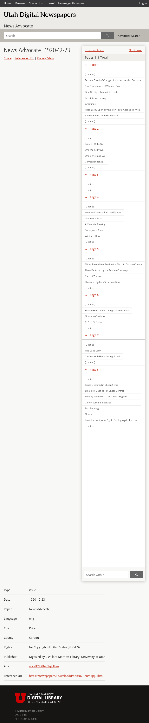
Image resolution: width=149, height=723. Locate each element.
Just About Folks (93, 218)
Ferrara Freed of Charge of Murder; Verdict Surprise (113, 80)
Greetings (90, 103)
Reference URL (24, 58)
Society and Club (94, 230)
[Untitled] (90, 74)
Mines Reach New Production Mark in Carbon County (113, 264)
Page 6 (94, 295)
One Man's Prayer (94, 149)
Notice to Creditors (95, 316)
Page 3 (94, 174)
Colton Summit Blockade (98, 402)
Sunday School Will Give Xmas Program (106, 396)
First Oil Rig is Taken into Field (101, 92)
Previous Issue (94, 50)
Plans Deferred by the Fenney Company (106, 270)
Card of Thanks (93, 276)
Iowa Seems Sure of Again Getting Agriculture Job (111, 420)
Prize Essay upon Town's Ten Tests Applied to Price (112, 109)
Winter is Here (92, 236)
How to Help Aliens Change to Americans (107, 310)
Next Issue (135, 50)
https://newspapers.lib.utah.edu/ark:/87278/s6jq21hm (66, 676)
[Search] (107, 35)
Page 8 (94, 369)
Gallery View (45, 58)
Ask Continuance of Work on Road (103, 86)
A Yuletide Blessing (95, 224)
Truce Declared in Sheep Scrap (101, 385)
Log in (143, 3)
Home (7, 3)
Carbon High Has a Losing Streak (102, 356)
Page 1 (94, 65)
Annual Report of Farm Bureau (101, 115)
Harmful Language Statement (66, 3)
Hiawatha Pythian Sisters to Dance (103, 282)
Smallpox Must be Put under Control (104, 390)
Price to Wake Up (94, 144)
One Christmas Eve (95, 155)
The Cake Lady (93, 350)
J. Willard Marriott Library (29, 710)
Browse (20, 3)
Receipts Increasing (95, 98)
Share (7, 58)
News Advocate (18, 26)
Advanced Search (129, 36)
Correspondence (94, 161)
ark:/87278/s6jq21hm (44, 666)
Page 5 (94, 249)
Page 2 (94, 128)
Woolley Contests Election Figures (103, 212)
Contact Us (36, 3)
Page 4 (94, 197)
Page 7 (94, 335)
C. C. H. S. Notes (93, 322)
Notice (88, 414)
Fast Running (92, 408)
